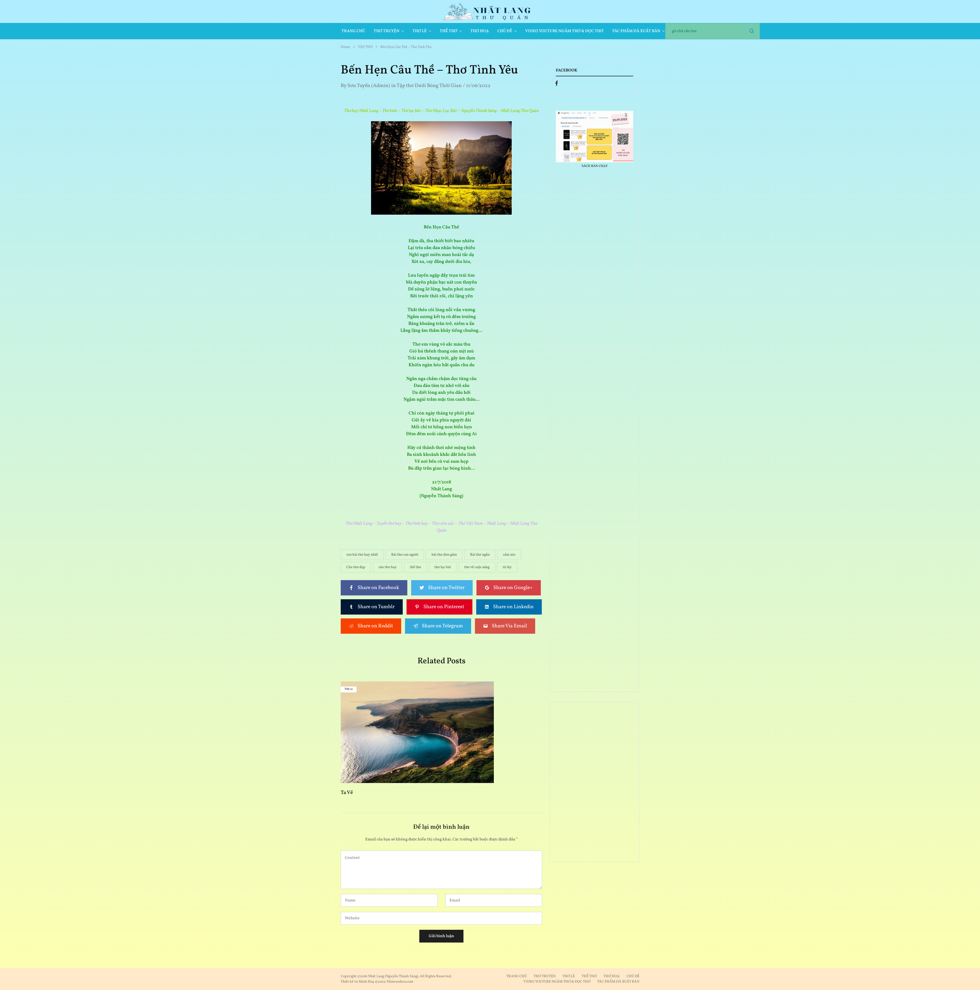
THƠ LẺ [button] (419, 31)
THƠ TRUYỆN (545, 976)
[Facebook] (556, 84)
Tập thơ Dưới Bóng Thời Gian (429, 85)
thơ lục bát (442, 567)
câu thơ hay (387, 567)
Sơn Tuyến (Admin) (368, 85)
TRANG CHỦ (353, 31)
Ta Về (347, 792)
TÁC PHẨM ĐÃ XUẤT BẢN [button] (636, 31)
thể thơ (415, 567)
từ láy (507, 567)
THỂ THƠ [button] (448, 31)
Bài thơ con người (404, 554)
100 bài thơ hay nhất (362, 554)
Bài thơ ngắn (480, 554)
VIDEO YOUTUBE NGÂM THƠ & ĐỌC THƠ (564, 31)
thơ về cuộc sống (476, 567)
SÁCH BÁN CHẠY (595, 166)
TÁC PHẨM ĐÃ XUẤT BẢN (618, 981)
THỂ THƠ (589, 976)
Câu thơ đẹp (355, 567)
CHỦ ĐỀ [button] (504, 31)
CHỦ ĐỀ (633, 976)
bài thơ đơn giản (444, 554)
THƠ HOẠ (479, 31)
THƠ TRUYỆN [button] (386, 31)
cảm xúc (509, 554)
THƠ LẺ (568, 976)
